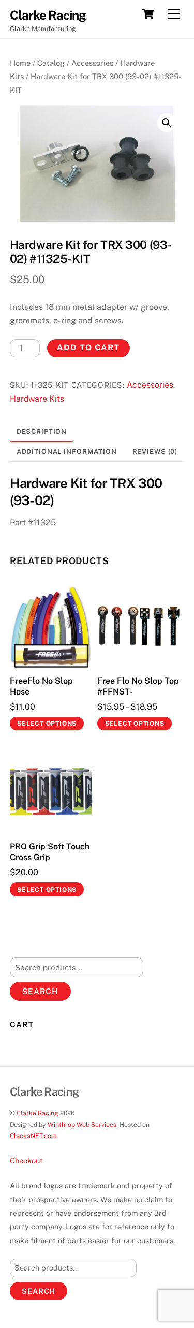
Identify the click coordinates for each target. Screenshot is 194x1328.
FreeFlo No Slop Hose (41, 686)
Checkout (26, 1160)
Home (20, 62)
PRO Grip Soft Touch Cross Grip (49, 852)
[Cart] (148, 14)
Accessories (92, 62)
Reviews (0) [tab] (155, 451)
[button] (166, 122)
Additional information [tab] (67, 451)
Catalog (51, 62)
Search (40, 991)
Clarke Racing (37, 1113)
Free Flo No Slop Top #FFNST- (138, 686)
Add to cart (88, 347)
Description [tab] (42, 431)
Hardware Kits (37, 399)
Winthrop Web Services (82, 1124)
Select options (47, 723)
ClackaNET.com (33, 1136)
